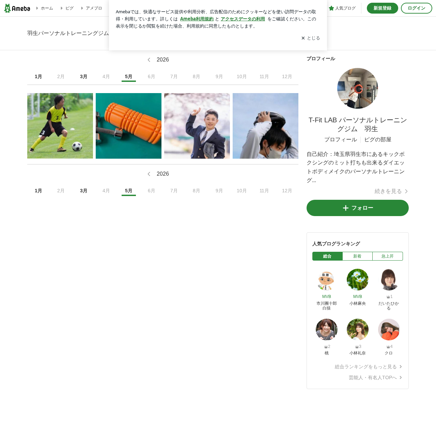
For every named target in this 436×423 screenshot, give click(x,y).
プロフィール (340, 139)
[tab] (327, 256)
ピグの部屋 (377, 139)
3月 (84, 76)
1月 (38, 76)
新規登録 (382, 8)
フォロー (362, 208)
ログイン (416, 8)
